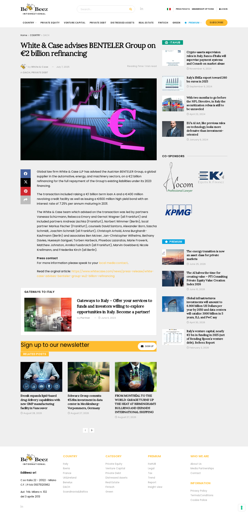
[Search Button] (131, 9)
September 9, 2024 (200, 86)
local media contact (113, 263)
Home (24, 35)
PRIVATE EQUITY (50, 22)
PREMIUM (194, 22)
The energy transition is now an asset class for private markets (206, 255)
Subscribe (216, 22)
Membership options (203, 9)
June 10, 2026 (197, 289)
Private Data (183, 9)
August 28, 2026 (32, 413)
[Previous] (85, 430)
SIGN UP (149, 346)
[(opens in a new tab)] (178, 177)
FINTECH (163, 22)
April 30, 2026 (197, 322)
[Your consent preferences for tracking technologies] (241, 507)
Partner (85, 318)
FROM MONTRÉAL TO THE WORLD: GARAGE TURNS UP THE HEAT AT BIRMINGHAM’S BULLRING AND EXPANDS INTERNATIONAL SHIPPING (135, 404)
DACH (46, 35)
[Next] (92, 430)
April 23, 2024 (197, 114)
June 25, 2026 (197, 264)
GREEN (176, 22)
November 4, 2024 (200, 68)
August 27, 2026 (79, 413)
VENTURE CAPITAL (74, 22)
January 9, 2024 (198, 139)
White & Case (39, 67)
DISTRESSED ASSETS (122, 22)
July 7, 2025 (63, 67)
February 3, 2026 (199, 347)
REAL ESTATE (146, 22)
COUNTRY (28, 22)
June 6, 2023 (108, 318)
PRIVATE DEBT (98, 22)
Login (224, 9)
